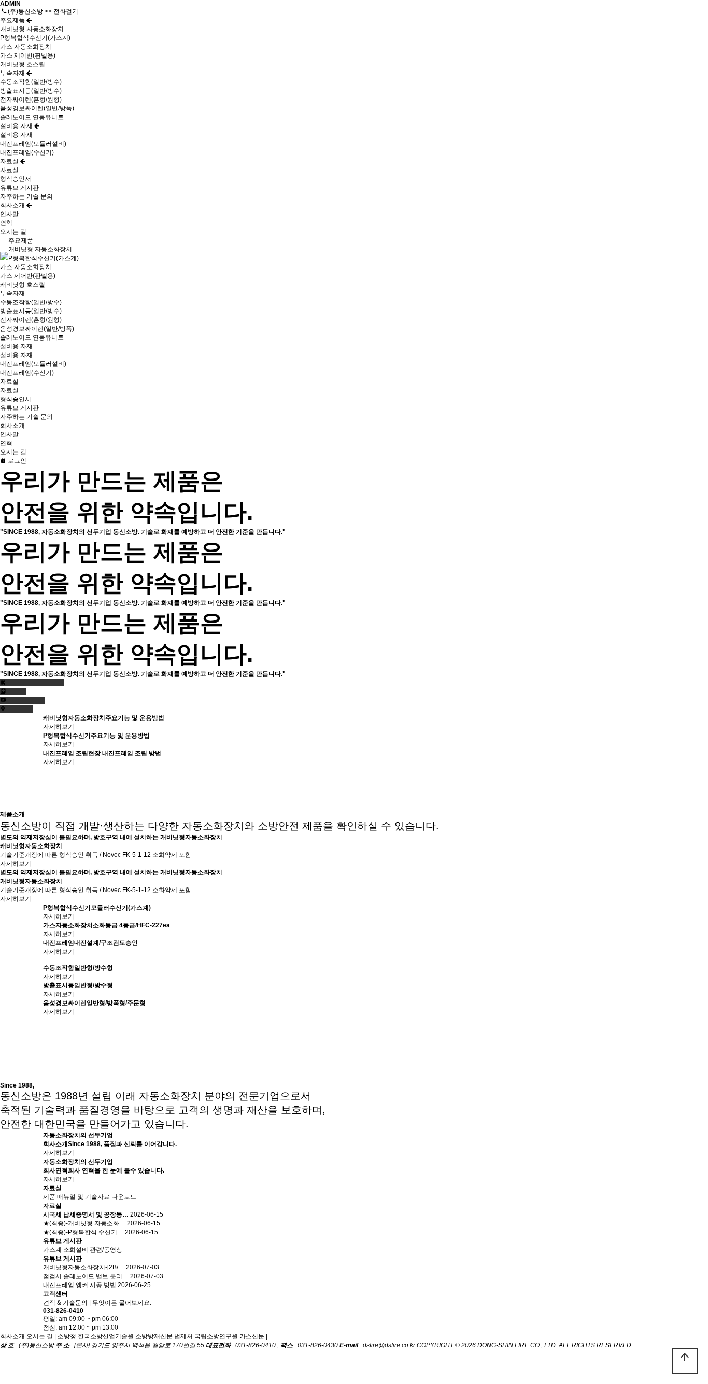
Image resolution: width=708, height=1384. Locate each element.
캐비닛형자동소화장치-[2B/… (83, 1267)
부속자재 (13, 73)
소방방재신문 (154, 1336)
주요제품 (13, 20)
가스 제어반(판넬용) (27, 55)
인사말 (9, 214)
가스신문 (251, 1336)
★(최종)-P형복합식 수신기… (83, 1232)
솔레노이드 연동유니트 (32, 117)
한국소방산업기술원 (106, 1336)
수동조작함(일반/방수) (31, 82)
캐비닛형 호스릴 (22, 64)
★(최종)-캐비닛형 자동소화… (84, 1223)
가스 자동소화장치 (25, 46)
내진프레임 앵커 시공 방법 (79, 1285)
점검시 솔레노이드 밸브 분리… (86, 1276)
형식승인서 (15, 178)
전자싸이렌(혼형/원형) (31, 99)
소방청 (67, 1336)
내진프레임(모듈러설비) (33, 143)
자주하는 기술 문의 (26, 196)
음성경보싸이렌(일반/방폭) (37, 108)
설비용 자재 (17, 126)
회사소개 (13, 205)
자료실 (10, 161)
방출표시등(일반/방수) (31, 90)
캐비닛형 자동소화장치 (32, 29)
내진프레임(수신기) (27, 152)
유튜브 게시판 (19, 187)
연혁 (6, 223)
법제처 (183, 1336)
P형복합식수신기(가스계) (35, 37)
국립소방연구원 (216, 1336)
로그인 (16, 460)
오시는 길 (13, 231)
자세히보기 (58, 726)
